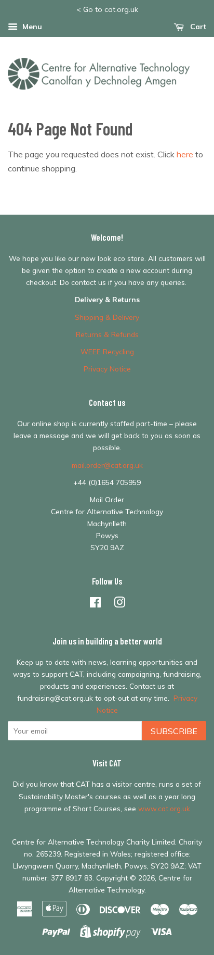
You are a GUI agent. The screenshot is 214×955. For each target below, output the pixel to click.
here (185, 154)
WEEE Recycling (107, 351)
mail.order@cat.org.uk (107, 465)
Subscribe (174, 731)
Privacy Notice (107, 368)
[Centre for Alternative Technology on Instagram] (119, 604)
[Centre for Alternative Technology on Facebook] (95, 604)
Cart (197, 26)
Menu (31, 26)
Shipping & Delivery (107, 317)
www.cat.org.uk (164, 808)
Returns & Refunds (107, 334)
